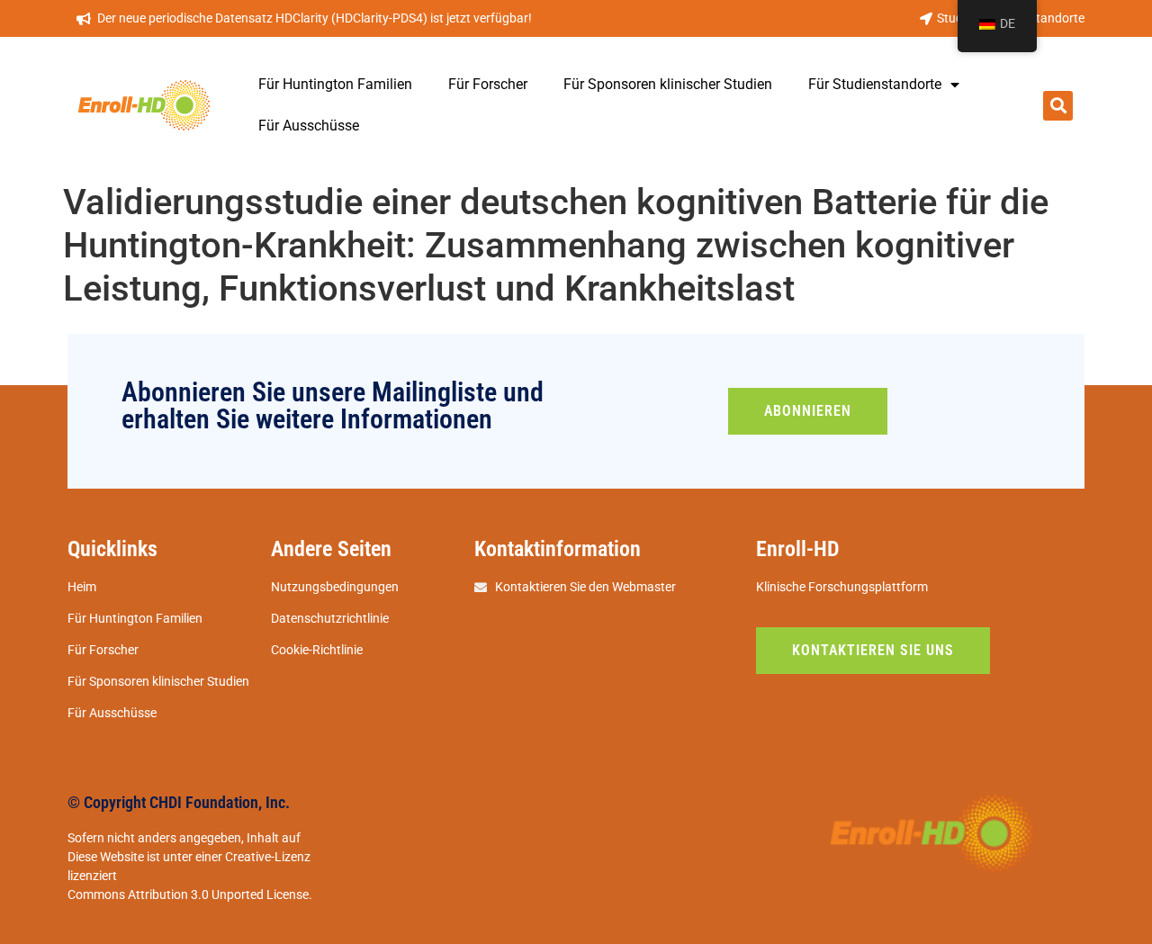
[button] (1058, 106)
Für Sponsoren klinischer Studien (667, 84)
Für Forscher (487, 84)
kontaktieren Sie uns (873, 650)
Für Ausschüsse (308, 125)
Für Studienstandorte (874, 84)
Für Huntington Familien (335, 84)
